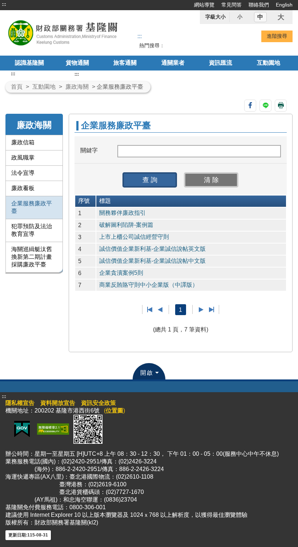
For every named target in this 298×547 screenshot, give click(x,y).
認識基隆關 (29, 63)
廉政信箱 (23, 142)
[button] (149, 180)
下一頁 (201, 309)
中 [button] (260, 17)
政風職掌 (23, 157)
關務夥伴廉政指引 (122, 213)
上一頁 (160, 309)
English (284, 5)
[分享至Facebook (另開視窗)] (250, 106)
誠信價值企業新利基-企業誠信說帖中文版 (152, 261)
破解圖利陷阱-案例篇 (126, 225)
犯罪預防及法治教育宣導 (31, 230)
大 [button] (281, 17)
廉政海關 (77, 87)
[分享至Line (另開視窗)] (265, 106)
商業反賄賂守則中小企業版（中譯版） (148, 285)
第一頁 (150, 309)
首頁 (17, 87)
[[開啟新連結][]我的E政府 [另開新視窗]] (22, 429)
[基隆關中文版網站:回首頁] (62, 32)
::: (4, 4)
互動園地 (268, 63)
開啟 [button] (146, 373)
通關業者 (173, 63)
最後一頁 (211, 309)
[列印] (281, 106)
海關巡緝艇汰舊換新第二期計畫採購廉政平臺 (31, 257)
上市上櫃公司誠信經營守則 (134, 237)
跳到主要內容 (19, 4)
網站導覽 (204, 5)
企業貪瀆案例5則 (121, 273)
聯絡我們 (259, 5)
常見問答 (231, 5)
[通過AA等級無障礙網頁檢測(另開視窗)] (53, 429)
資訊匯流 (220, 63)
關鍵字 (89, 150)
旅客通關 (125, 63)
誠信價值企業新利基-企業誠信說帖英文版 (152, 249)
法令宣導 (23, 173)
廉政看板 (23, 188)
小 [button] (239, 17)
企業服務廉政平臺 (31, 207)
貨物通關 (77, 63)
